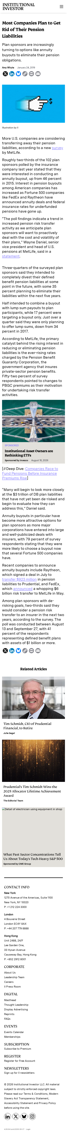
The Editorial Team (13, 800)
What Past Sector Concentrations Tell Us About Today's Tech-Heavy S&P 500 (33, 856)
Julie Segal (9, 733)
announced (22, 588)
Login (28, 1129)
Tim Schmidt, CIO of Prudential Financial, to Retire (27, 726)
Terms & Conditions (36, 1093)
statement (11, 256)
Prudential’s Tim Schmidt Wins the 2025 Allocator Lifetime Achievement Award (32, 791)
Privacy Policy (47, 1103)
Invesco (24, 460)
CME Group (25, 864)
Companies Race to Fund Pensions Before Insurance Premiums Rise (30, 473)
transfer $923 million (19, 579)
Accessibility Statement (18, 1103)
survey (57, 148)
